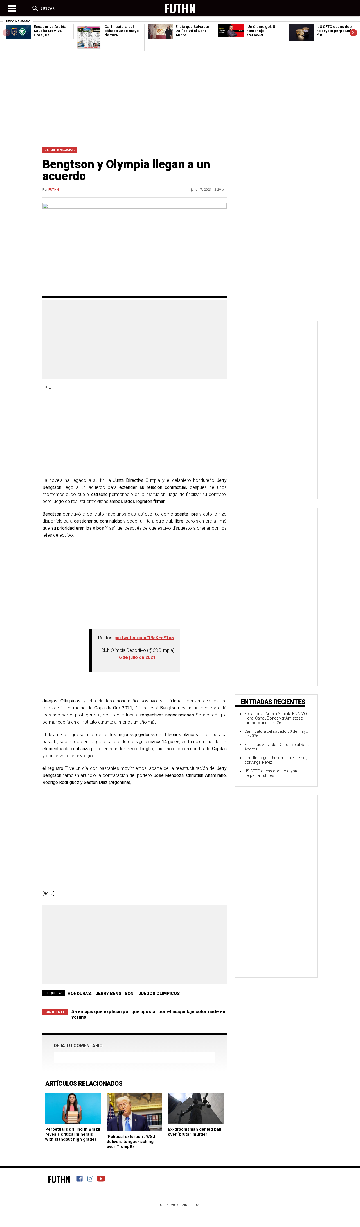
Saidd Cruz (190, 1205)
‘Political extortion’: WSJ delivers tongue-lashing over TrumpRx (131, 1141)
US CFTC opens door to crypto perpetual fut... (335, 30)
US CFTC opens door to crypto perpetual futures (271, 773)
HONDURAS (79, 993)
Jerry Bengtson (115, 993)
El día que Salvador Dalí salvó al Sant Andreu (193, 30)
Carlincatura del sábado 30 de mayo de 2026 (122, 30)
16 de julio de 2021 (136, 657)
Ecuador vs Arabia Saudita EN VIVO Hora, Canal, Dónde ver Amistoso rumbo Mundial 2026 (275, 718)
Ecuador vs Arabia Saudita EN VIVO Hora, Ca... (50, 30)
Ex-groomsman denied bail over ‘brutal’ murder (194, 1132)
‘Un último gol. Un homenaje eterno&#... (262, 30)
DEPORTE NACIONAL (59, 150)
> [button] (353, 32)
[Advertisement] (180, 99)
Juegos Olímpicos (159, 993)
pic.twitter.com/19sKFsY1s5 (144, 637)
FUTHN (53, 190)
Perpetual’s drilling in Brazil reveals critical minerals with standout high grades (72, 1134)
